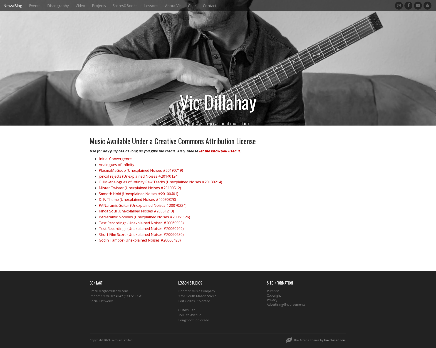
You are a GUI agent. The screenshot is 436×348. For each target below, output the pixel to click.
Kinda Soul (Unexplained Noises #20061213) (136, 211)
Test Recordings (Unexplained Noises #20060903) (141, 222)
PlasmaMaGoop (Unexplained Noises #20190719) (141, 170)
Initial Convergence (115, 158)
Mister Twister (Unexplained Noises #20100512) (140, 187)
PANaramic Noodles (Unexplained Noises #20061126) (144, 216)
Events (34, 5)
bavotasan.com (335, 340)
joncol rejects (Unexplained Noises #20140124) (138, 176)
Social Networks (102, 301)
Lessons (151, 5)
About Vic (173, 5)
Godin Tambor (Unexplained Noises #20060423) (140, 240)
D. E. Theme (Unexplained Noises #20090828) (137, 199)
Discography (58, 5)
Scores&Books (125, 5)
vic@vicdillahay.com (113, 291)
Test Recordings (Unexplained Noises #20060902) (141, 228)
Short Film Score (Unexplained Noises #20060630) (141, 234)
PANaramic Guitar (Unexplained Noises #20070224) (142, 205)
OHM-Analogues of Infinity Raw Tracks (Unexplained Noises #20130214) (160, 181)
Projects (99, 5)
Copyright (274, 295)
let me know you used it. (220, 151)
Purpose (273, 291)
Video (80, 5)
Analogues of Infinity (116, 164)
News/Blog (12, 5)
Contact (209, 5)
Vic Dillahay (218, 102)
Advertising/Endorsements (286, 304)
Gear (192, 5)
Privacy (272, 300)
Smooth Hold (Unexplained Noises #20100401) (138, 193)
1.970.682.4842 (112, 296)
